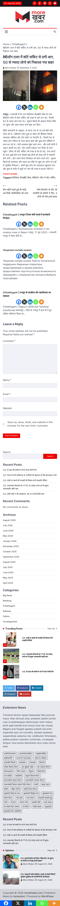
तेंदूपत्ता (31, 771)
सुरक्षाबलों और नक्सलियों (12, 811)
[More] (41, 107)
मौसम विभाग (8, 798)
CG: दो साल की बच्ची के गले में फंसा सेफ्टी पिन (20, 470)
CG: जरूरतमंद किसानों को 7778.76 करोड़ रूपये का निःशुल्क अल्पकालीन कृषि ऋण (37, 655)
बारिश (6, 789)
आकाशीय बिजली (9, 762)
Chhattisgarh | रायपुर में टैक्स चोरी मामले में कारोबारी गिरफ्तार (26, 216)
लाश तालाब (48, 802)
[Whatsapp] (35, 107)
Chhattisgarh (10, 174)
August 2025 (9, 562)
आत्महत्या (22, 762)
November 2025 (11, 546)
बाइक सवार (45, 784)
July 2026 (8, 525)
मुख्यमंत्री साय (47, 793)
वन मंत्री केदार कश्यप (11, 807)
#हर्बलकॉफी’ (8, 758)
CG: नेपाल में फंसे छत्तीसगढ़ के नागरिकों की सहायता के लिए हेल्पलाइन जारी (30, 475)
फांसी (36, 784)
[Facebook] (18, 107)
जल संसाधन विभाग (43, 767)
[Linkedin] (30, 107)
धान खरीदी (8, 776)
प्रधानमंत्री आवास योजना (13, 780)
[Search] (55, 31)
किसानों (41, 762)
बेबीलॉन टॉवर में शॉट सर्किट (43, 177)
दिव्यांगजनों (41, 771)
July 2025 (8, 567)
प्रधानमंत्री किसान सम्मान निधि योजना (17, 784)
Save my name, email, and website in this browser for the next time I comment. (30, 424)
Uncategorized (10, 621)
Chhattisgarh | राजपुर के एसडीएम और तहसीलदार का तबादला (27, 294)
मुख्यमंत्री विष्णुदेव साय (31, 793)
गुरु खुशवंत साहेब (27, 767)
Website (7, 408)
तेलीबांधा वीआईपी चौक (21, 177)
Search (6, 452)
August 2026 (9, 520)
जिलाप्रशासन (8, 771)
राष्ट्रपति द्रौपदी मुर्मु (45, 798)
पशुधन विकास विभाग (32, 776)
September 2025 (11, 556)
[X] (24, 107)
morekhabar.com (33, 892)
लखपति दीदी (36, 802)
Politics (6, 616)
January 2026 (9, 541)
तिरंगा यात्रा (21, 771)
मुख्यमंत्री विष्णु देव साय (12, 793)
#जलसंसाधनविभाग (26, 753)
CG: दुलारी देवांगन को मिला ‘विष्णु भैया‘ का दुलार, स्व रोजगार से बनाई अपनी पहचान (37, 859)
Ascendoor (19, 896)
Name (7, 380)
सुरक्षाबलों (48, 807)
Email (7, 394)
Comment (9, 340)
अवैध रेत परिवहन (40, 758)
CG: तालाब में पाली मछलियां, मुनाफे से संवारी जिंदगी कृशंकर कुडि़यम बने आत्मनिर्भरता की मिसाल (38, 875)
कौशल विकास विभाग (11, 767)
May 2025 (8, 577)
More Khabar (10, 68)
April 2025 (8, 583)
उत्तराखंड (32, 762)
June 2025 (8, 572)
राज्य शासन (30, 798)
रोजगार (13, 802)
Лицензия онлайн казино (17, 250)
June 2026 (8, 530)
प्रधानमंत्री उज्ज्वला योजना (34, 780)
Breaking (7, 600)
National (7, 611)
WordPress (47, 896)
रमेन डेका (19, 798)
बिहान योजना (16, 789)
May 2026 (8, 536)
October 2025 (9, 551)
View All (51, 629)
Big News (7, 595)
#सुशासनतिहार (41, 753)
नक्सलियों (18, 776)
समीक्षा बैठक (37, 807)
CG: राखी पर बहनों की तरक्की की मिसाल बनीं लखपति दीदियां (25, 480)
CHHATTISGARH (23, 758)
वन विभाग (26, 807)
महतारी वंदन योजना (30, 789)
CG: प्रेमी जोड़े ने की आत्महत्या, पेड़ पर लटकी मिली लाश (23, 494)
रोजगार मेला (24, 802)
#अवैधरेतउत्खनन (10, 753)
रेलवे (5, 802)
